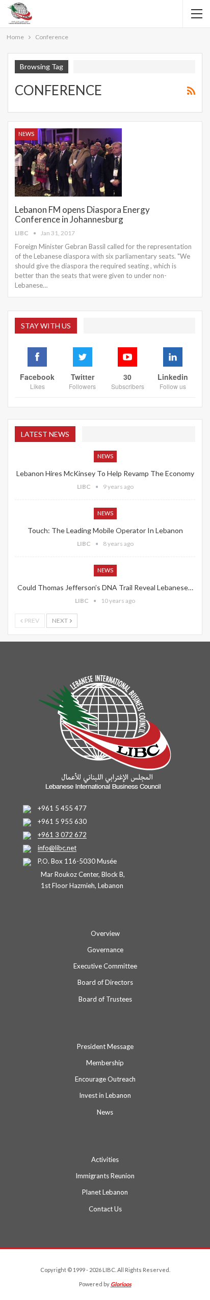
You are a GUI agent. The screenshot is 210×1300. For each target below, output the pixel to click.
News (26, 133)
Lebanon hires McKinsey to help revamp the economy (105, 473)
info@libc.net (57, 848)
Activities (105, 1159)
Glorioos (121, 1284)
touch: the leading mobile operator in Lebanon (105, 530)
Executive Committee (105, 966)
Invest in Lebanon (105, 1095)
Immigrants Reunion (105, 1176)
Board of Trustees (105, 999)
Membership (105, 1063)
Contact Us (105, 1209)
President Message (105, 1046)
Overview (105, 933)
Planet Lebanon (105, 1192)
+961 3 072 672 (62, 835)
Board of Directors (105, 982)
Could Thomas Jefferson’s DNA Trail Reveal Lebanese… (105, 587)
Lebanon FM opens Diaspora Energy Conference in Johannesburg (82, 214)
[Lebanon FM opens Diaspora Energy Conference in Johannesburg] (68, 162)
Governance (105, 950)
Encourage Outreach (105, 1079)
